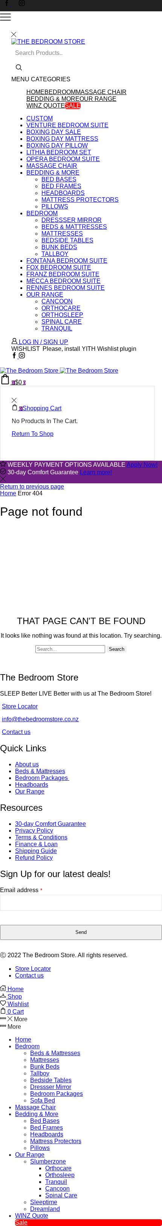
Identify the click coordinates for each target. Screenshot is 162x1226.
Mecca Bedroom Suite (63, 281)
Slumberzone (48, 1161)
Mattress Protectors (80, 199)
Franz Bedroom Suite (62, 274)
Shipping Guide (36, 851)
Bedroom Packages (42, 778)
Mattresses (62, 233)
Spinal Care (61, 321)
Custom (39, 118)
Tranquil (56, 328)
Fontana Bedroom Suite (66, 260)
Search (116, 649)
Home (35, 92)
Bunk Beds (59, 247)
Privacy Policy (34, 830)
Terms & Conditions (41, 837)
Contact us (16, 732)
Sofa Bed (42, 1100)
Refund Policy (34, 857)
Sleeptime (43, 1202)
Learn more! (96, 472)
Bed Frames (61, 186)
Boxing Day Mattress (62, 139)
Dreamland (45, 1209)
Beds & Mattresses (74, 227)
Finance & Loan (36, 844)
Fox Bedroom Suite (58, 267)
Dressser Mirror (71, 220)
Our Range (97, 99)
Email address (21, 890)
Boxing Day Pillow (57, 145)
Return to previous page (32, 486)
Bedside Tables (67, 240)
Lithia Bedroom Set (58, 152)
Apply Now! (142, 464)
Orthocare (61, 308)
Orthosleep (62, 315)
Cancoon (57, 301)
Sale (73, 105)
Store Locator (20, 706)
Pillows (54, 206)
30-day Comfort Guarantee (50, 824)
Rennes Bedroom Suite (65, 288)
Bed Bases (58, 179)
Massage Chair (101, 92)
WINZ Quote (45, 105)
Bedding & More (52, 99)
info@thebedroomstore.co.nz (40, 719)
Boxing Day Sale (53, 132)
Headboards (63, 193)
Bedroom (60, 92)
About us (27, 764)
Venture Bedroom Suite (67, 125)
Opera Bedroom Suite (63, 159)
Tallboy (55, 254)
